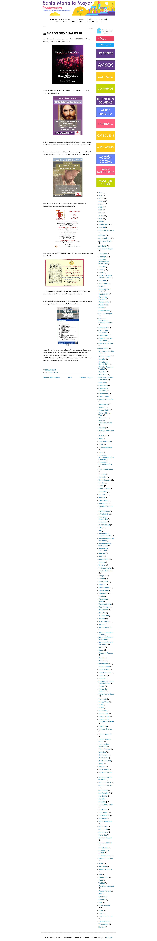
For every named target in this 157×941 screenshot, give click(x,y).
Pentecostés (103, 713)
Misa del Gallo (103, 607)
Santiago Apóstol (105, 843)
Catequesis (102, 328)
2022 (100, 207)
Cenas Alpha (103, 335)
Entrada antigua (86, 378)
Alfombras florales (105, 241)
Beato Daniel (103, 283)
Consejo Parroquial (105, 399)
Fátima (101, 486)
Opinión (101, 658)
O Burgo (101, 647)
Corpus (101, 407)
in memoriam (103, 503)
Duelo (100, 439)
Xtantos (101, 927)
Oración (101, 661)
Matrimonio (102, 593)
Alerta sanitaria (104, 238)
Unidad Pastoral (104, 891)
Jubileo (101, 556)
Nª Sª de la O (103, 616)
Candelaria (102, 305)
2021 (100, 204)
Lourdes (101, 579)
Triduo (100, 880)
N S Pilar (101, 613)
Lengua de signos (105, 571)
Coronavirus (103, 404)
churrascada (103, 348)
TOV (100, 874)
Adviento (101, 235)
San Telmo (102, 818)
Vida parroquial (104, 905)
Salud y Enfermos (105, 785)
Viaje (100, 903)
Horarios (101, 497)
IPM (99, 528)
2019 (100, 198)
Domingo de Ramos (106, 431)
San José (102, 802)
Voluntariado (103, 924)
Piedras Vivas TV (105, 734)
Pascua (101, 686)
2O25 (100, 221)
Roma (100, 764)
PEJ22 (101, 708)
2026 (100, 219)
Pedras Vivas (103, 702)
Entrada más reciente (51, 378)
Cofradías (102, 372)
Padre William (103, 669)
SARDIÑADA (103, 848)
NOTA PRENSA (104, 621)
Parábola (101, 678)
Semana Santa (104, 856)
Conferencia (103, 386)
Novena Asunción (105, 627)
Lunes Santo (103, 582)
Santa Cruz (102, 826)
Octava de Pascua (105, 653)
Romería (101, 767)
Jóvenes (101, 553)
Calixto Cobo (103, 294)
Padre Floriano (104, 667)
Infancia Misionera (105, 506)
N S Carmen (103, 610)
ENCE (100, 452)
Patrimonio (102, 699)
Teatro (100, 863)
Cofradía (101, 359)
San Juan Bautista (105, 805)
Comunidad (102, 375)
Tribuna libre (103, 877)
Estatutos (102, 474)
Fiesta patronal (104, 489)
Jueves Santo (103, 559)
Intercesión (102, 522)
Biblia (100, 286)
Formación (102, 492)
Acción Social (103, 224)
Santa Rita (102, 835)
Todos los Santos (105, 869)
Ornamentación (104, 664)
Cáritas (101, 308)
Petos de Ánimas (105, 729)
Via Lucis (101, 897)
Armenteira (102, 254)
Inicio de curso (104, 511)
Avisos (55, 372)
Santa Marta (103, 832)
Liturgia (101, 576)
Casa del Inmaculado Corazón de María (105, 321)
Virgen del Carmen (105, 916)
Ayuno (100, 272)
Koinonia (101, 565)
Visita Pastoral (103, 921)
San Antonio (103, 790)
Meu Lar (101, 596)
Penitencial (102, 711)
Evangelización (104, 480)
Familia (101, 483)
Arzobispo (102, 257)
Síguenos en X (106, 45)
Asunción (102, 267)
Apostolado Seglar (105, 249)
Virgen (100, 913)
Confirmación (103, 396)
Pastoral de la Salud (106, 694)
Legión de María (104, 568)
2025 (100, 216)
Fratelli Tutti (102, 494)
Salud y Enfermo (104, 782)
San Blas (101, 799)
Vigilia (100, 910)
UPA (100, 894)
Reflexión (102, 752)
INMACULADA (104, 514)
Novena (101, 624)
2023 (100, 210)
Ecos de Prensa (104, 441)
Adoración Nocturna (106, 230)
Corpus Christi (103, 410)
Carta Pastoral (104, 311)
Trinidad (101, 883)
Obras (100, 650)
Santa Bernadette (105, 821)
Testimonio (102, 866)
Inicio (70, 378)
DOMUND (102, 436)
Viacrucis (101, 900)
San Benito (102, 796)
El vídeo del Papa (105, 447)
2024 (50, 372)
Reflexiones (103, 755)
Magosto (101, 584)
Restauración (103, 758)
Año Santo (102, 246)
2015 (100, 192)
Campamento (103, 302)
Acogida (101, 227)
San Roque (102, 813)
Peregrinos (102, 726)
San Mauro (102, 810)
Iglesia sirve (103, 500)
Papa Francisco (104, 672)
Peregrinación (103, 716)
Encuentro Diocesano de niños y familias (106, 457)
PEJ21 (101, 705)
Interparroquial (104, 525)
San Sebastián (104, 815)
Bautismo (102, 280)
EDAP (100, 444)
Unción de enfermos (106, 886)
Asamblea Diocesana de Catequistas (103, 262)
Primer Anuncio (104, 749)
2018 (100, 195)
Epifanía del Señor (105, 469)
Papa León (102, 675)
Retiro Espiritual (104, 761)
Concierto (102, 383)
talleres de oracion (105, 859)
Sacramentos (103, 769)
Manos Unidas (104, 587)
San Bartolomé (104, 793)
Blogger (109, 937)
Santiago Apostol (105, 838)
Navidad (101, 619)
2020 (100, 201)
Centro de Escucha (105, 343)
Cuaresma (102, 418)
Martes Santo (103, 590)
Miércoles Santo (104, 604)
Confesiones (103, 393)
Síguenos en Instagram (103, 38)
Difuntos (101, 428)
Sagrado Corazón (105, 772)
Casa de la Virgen (105, 314)
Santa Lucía (103, 829)
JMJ (100, 531)
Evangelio (102, 477)
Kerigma (101, 562)
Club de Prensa (104, 356)
